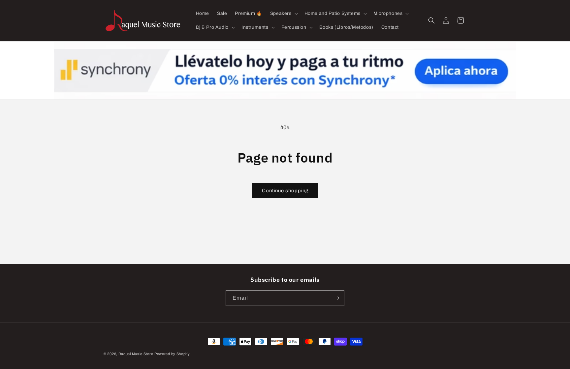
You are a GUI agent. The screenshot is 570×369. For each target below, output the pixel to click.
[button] (283, 13)
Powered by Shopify (172, 354)
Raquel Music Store (135, 354)
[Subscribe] (337, 298)
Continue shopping (285, 190)
